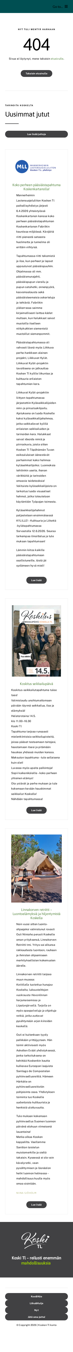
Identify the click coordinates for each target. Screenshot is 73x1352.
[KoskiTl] (36, 1233)
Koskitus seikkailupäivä (36, 684)
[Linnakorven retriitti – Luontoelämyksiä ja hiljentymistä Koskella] (36, 837)
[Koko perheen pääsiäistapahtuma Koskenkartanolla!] (36, 158)
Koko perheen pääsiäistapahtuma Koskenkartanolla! (36, 187)
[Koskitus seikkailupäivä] (36, 607)
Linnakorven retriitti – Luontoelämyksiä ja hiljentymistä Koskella (36, 914)
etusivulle (56, 58)
